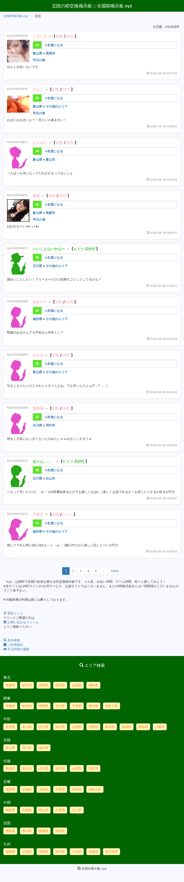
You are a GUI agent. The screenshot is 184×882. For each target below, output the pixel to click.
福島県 (93, 685)
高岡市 (50, 53)
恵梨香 (38, 408)
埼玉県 (60, 706)
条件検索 (13, 640)
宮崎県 (93, 851)
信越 (7, 761)
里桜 (36, 195)
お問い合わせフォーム (23, 622)
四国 (7, 823)
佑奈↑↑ (40, 302)
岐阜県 (110, 727)
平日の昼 (39, 219)
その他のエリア (57, 106)
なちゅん (40, 142)
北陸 (7, 740)
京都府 (27, 789)
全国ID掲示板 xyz (15, 16)
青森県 (10, 685)
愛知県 (143, 727)
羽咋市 (50, 425)
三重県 (159, 727)
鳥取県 (10, 810)
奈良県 (76, 789)
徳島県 (10, 831)
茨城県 (10, 706)
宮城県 (43, 685)
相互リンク (15, 613)
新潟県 (10, 727)
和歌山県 (95, 789)
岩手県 (27, 685)
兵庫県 (60, 789)
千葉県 (76, 706)
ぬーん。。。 (43, 461)
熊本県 (60, 851)
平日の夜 (39, 60)
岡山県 (43, 810)
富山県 (37, 53)
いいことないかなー (49, 248)
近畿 (7, 781)
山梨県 (76, 727)
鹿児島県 (111, 851)
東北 (7, 677)
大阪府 (43, 789)
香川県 (27, 831)
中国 (7, 802)
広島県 (60, 810)
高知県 (60, 831)
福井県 (37, 319)
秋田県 (60, 685)
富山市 (50, 159)
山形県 (76, 685)
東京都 (93, 706)
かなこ (38, 89)
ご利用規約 (15, 645)
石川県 (37, 266)
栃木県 (27, 706)
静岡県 (126, 727)
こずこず (40, 36)
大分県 (76, 851)
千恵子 (38, 514)
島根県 (27, 810)
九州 (7, 844)
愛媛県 (43, 831)
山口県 (76, 810)
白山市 (50, 478)
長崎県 (43, 851)
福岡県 (10, 851)
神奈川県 (111, 706)
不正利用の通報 (18, 649)
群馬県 (43, 706)
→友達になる (53, 45)
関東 (7, 698)
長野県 (93, 727)
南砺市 (50, 213)
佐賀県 (27, 851)
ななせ (38, 355)
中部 (7, 719)
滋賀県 (10, 789)
